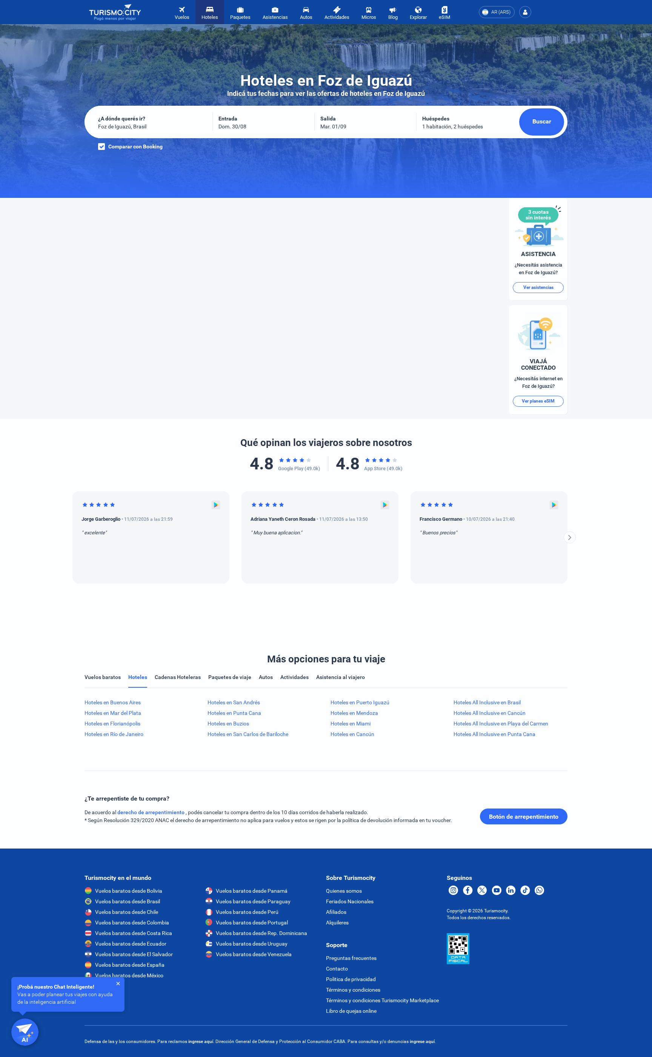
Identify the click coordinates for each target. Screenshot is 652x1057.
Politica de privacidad (351, 979)
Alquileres (337, 923)
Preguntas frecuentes (351, 958)
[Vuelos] (115, 12)
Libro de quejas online (351, 1011)
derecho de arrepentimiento (151, 812)
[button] (525, 12)
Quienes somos (344, 891)
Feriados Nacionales (350, 901)
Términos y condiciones (353, 990)
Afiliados (336, 912)
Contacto (337, 969)
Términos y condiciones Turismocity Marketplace (382, 1000)
